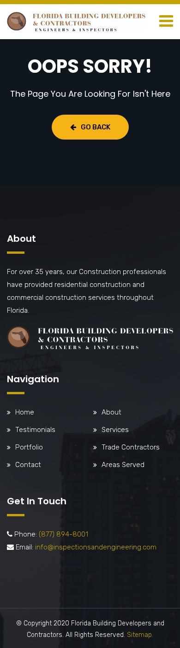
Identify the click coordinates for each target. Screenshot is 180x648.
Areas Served (123, 465)
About (111, 412)
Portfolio (29, 447)
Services (115, 430)
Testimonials (35, 430)
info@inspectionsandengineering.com (95, 547)
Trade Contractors (131, 447)
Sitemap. (140, 635)
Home (24, 412)
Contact (28, 465)
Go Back (95, 127)
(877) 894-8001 (63, 534)
